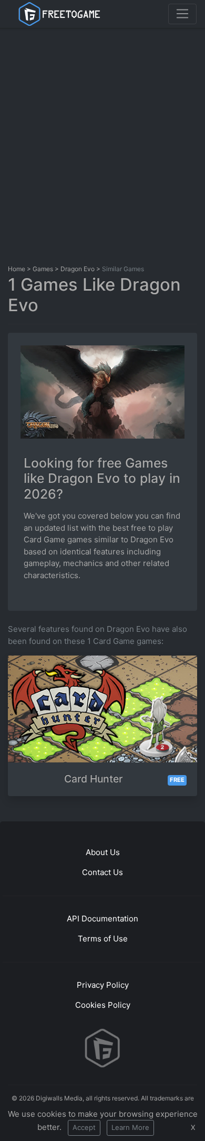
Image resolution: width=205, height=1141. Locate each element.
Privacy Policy (103, 985)
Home (16, 269)
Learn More (130, 1127)
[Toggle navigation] (182, 14)
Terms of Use (103, 939)
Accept (84, 1127)
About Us (103, 852)
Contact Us (102, 872)
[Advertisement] (102, 143)
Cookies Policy (102, 1005)
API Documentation (102, 919)
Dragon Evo (77, 269)
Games (43, 269)
